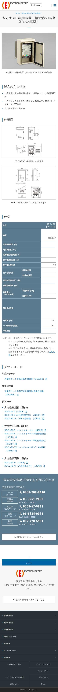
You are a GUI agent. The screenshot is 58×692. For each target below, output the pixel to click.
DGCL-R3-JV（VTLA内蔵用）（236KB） (23, 418)
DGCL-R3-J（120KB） (14, 412)
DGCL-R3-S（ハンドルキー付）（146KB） (24, 430)
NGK (44, 684)
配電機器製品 (8, 615)
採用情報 (7, 657)
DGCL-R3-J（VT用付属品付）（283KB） (23, 415)
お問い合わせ (14, 684)
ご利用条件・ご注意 (14, 664)
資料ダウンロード (10, 636)
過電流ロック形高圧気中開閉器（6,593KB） (24, 379)
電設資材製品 (8, 623)
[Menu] (54, 5)
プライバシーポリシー (43, 664)
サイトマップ (43, 677)
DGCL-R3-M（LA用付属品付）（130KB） (23, 466)
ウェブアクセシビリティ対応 (14, 677)
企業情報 (7, 643)
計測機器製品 (8, 629)
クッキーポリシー (44, 671)
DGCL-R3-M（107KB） (15, 462)
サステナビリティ (10, 650)
